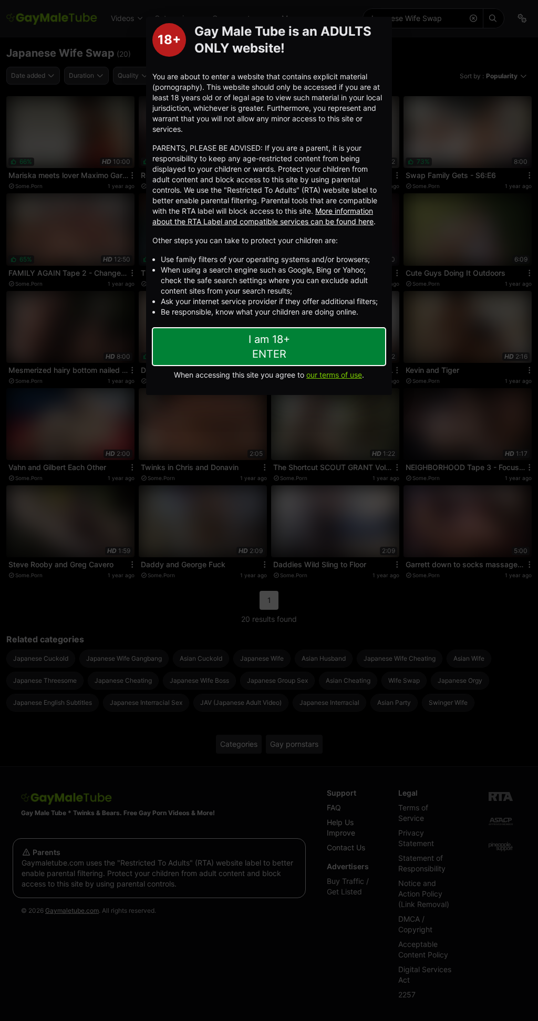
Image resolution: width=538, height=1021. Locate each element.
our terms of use (334, 374)
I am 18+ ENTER (269, 346)
